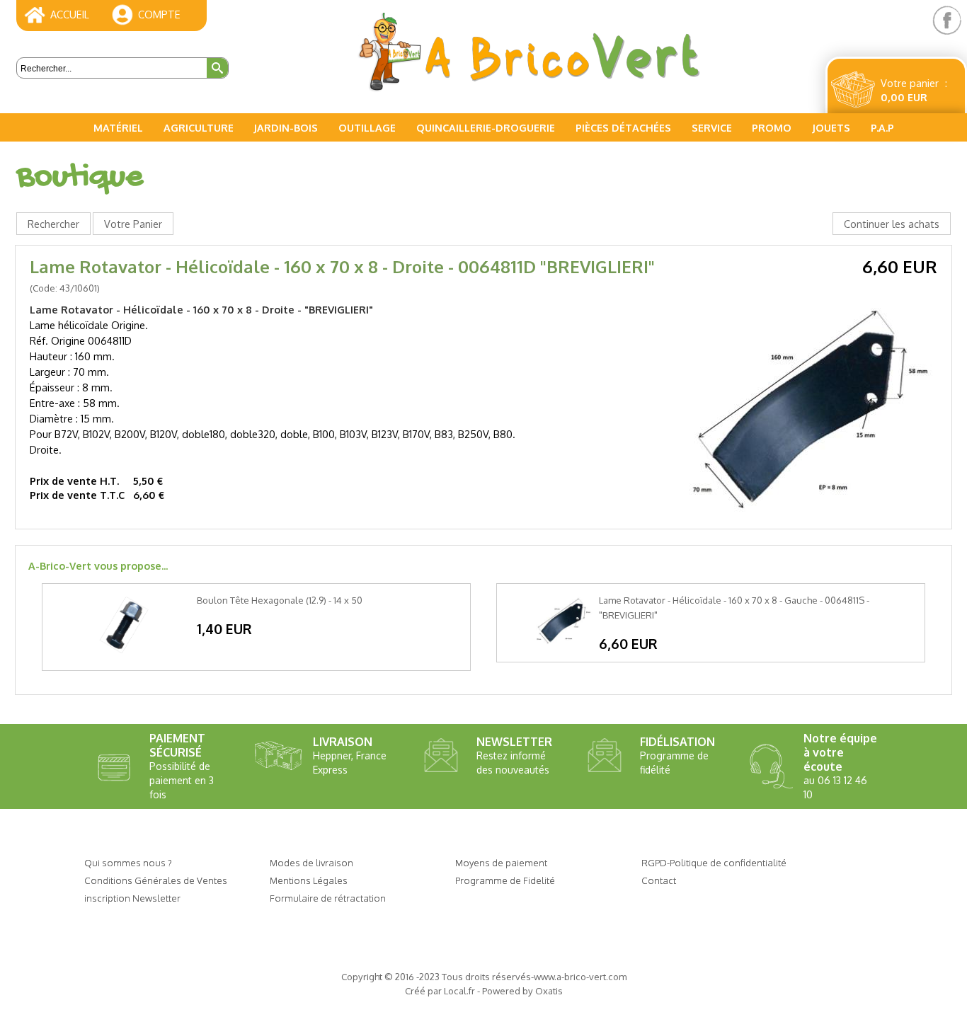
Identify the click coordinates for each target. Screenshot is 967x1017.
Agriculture (199, 127)
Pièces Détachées (623, 127)
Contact (658, 880)
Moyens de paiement (501, 862)
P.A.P (882, 127)
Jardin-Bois (285, 127)
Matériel (118, 127)
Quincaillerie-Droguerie (485, 127)
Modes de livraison (311, 862)
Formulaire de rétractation (328, 898)
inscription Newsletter (132, 898)
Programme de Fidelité (505, 880)
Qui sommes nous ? (128, 862)
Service (712, 127)
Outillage (367, 127)
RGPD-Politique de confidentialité (713, 862)
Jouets (831, 127)
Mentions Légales (309, 880)
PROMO (771, 127)
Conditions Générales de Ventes (155, 880)
